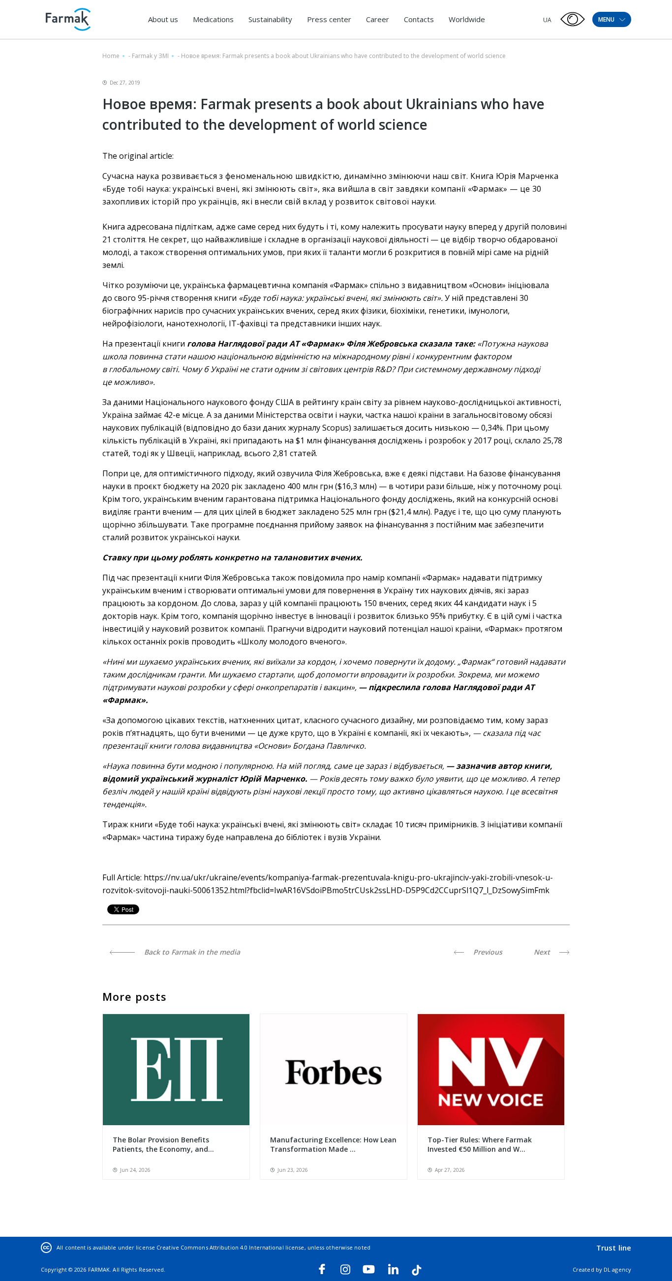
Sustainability (270, 19)
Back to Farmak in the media (191, 952)
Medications (213, 19)
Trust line (613, 1247)
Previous (486, 952)
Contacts (419, 19)
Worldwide (467, 19)
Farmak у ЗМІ (150, 56)
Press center (329, 19)
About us (163, 19)
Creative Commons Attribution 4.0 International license (230, 1247)
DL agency (617, 1269)
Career (377, 19)
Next (543, 952)
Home (111, 56)
